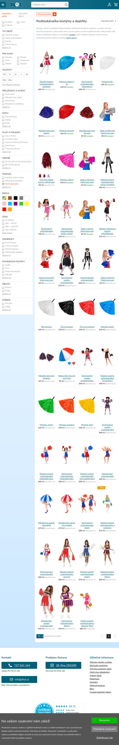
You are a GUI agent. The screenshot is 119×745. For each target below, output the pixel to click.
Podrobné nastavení (104, 729)
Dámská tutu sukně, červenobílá (66, 524)
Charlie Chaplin (11, 246)
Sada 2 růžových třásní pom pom (87, 181)
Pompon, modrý (107, 327)
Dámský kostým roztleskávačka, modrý (87, 574)
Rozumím (104, 720)
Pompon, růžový (67, 179)
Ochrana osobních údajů (100, 668)
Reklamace (94, 678)
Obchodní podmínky (99, 665)
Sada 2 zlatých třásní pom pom (87, 230)
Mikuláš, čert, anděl (13, 97)
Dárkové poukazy (97, 685)
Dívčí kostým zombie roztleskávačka (107, 427)
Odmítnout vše (104, 737)
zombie (72, 34)
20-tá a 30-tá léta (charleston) (18, 161)
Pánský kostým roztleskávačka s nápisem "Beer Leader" (87, 625)
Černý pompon (67, 327)
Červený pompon (87, 327)
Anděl (7, 265)
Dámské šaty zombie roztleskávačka (46, 623)
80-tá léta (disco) (12, 164)
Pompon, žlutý (87, 425)
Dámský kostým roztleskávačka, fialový (107, 574)
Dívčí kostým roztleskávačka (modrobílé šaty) (67, 476)
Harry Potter (10, 136)
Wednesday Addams (14, 252)
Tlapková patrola (12, 148)
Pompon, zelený (46, 425)
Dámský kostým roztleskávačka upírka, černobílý (107, 182)
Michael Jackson (12, 249)
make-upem (71, 38)
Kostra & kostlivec (12, 271)
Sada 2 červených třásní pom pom (46, 279)
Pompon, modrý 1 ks (66, 82)
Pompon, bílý (107, 81)
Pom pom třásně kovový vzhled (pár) (46, 181)
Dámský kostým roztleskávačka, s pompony (107, 525)
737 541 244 (22, 665)
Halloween (10, 94)
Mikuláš (8, 274)
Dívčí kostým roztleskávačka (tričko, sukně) (66, 231)
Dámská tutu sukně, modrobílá (46, 524)
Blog (92, 688)
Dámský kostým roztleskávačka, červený (67, 574)
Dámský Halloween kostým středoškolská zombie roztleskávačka (107, 233)
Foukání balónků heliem (100, 692)
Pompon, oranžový (67, 425)
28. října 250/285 (66, 665)
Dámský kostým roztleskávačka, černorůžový (107, 378)
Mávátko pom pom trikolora (46, 377)
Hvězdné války (11, 139)
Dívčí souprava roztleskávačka (46, 573)
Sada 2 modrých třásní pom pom (107, 279)
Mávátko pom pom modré (46, 131)
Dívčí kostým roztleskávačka (46, 230)
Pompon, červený (66, 130)
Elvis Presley (10, 242)
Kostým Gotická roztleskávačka (87, 279)
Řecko (7, 290)
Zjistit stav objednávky (100, 672)
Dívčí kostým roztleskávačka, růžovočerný (87, 84)
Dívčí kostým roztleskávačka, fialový (66, 623)
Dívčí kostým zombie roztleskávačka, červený (87, 380)
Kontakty (94, 682)
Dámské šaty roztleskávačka (107, 475)
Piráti (7, 123)
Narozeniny (10, 100)
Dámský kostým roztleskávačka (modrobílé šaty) (46, 476)
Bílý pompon (46, 327)
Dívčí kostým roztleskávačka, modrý (87, 525)
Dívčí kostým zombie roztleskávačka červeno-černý (66, 281)
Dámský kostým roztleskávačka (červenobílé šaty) (87, 476)
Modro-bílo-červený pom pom (66, 377)
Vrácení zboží (95, 675)
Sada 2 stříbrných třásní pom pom (107, 131)
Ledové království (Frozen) (16, 142)
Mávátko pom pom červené (87, 131)
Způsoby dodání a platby (101, 662)
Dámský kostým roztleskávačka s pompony (46, 84)
